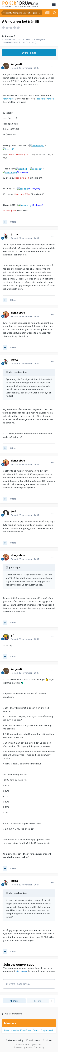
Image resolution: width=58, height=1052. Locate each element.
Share (15, 1001)
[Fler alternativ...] (52, 66)
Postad (25, 68)
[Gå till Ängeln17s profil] (6, 66)
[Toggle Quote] (7, 372)
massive (15, 1030)
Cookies (47, 1040)
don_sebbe (18, 312)
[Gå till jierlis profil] (6, 513)
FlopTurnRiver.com (45, 98)
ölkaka (6, 1030)
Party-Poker (8, 98)
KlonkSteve (25, 1030)
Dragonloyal (47, 1030)
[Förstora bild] (36, 145)
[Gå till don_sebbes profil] (6, 314)
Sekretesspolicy (14, 1040)
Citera (13, 221)
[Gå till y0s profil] (6, 637)
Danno (36, 1030)
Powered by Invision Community (29, 1047)
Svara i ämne (29, 52)
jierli (13, 511)
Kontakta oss (33, 1040)
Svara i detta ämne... (19, 984)
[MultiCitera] (5, 222)
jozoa (14, 234)
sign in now (22, 971)
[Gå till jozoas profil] (6, 236)
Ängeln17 (10, 36)
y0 (12, 635)
